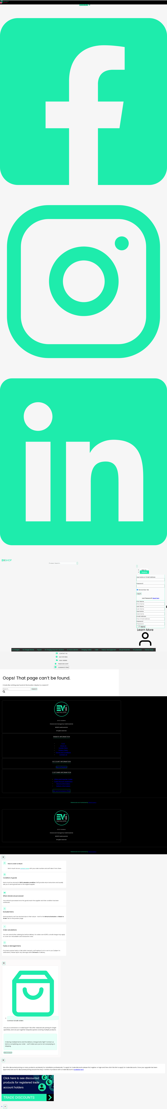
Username (140, 611)
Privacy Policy (63, 750)
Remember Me (143, 590)
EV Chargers (16, 650)
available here (79, 1070)
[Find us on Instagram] (83, 365)
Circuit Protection (124, 650)
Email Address (141, 616)
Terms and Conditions (63, 753)
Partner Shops (149, 650)
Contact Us (63, 755)
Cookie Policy (63, 748)
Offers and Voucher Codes (63, 779)
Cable (96, 650)
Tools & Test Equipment (109, 650)
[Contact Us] (4, 3)
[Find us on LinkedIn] (83, 557)
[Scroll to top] (1, 1107)
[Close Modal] (137, 566)
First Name (140, 601)
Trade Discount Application (63, 782)
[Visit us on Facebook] (83, 196)
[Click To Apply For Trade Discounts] (28, 1101)
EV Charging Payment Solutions (54, 650)
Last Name (140, 606)
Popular (39, 650)
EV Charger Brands (28, 650)
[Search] (77, 563)
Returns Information (63, 784)
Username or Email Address (145, 577)
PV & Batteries (137, 650)
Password (139, 583)
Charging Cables (86, 650)
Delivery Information (63, 786)
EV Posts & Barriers (72, 650)
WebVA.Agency (92, 802)
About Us (63, 746)
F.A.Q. (63, 744)
